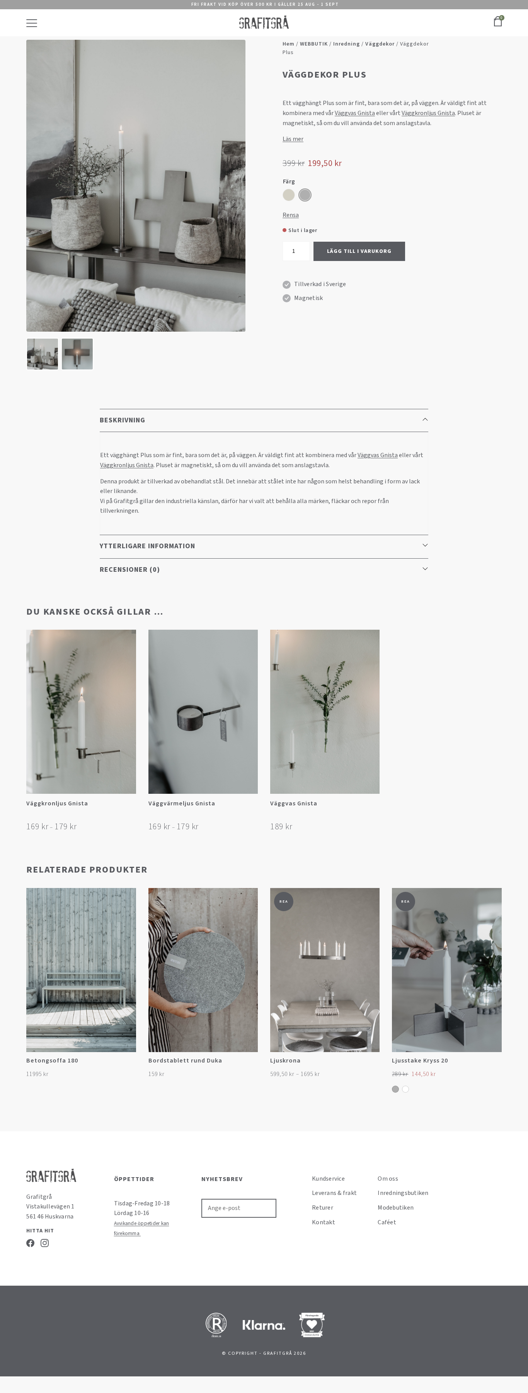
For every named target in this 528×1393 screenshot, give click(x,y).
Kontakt (323, 1222)
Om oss (388, 1178)
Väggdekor (380, 44)
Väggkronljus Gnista (428, 113)
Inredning (346, 44)
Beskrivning (122, 420)
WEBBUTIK (314, 44)
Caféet (387, 1222)
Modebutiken (396, 1207)
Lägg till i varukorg (359, 251)
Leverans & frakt (334, 1193)
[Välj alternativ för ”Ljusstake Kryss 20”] (495, 1064)
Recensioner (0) (130, 569)
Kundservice (328, 1178)
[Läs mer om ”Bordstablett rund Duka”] (251, 1064)
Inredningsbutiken (403, 1193)
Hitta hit (40, 1231)
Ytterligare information (147, 546)
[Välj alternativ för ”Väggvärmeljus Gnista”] (251, 806)
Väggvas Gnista (355, 113)
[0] (498, 25)
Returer (322, 1207)
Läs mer (293, 139)
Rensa (291, 215)
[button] (373, 806)
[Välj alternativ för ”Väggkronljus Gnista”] (129, 806)
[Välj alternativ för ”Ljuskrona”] (373, 1064)
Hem (289, 44)
